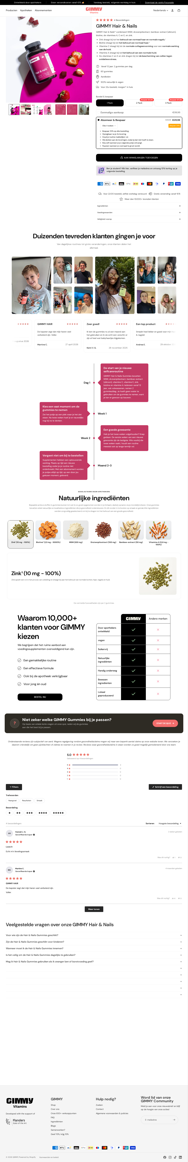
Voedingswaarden (104, 212)
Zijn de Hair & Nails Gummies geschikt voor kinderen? (35, 941)
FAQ (52, 1117)
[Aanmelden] (174, 1120)
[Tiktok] (175, 1157)
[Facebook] (165, 1157)
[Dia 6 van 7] (72, 109)
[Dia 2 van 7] (26, 109)
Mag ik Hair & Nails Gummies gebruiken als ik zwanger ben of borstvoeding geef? (50, 961)
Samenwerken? (58, 1130)
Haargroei (12, 800)
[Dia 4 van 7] (49, 109)
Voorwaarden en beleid (49, 1157)
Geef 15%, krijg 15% (60, 1134)
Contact (100, 1109)
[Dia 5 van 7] (60, 109)
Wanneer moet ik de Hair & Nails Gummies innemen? (34, 948)
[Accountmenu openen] (172, 10)
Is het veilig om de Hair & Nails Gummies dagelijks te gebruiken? (40, 955)
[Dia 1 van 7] (14, 109)
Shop (53, 1105)
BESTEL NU (40, 697)
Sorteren (150, 823)
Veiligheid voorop (104, 219)
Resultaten (26, 800)
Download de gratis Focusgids (159, 2)
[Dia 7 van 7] (84, 109)
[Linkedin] (180, 1157)
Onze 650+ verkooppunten (63, 1113)
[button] (112, 20)
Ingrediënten (102, 206)
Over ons (55, 1109)
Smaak (39, 800)
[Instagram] (170, 1157)
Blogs (53, 1125)
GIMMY (15, 1157)
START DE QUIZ (163, 723)
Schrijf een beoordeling (168, 787)
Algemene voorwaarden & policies (112, 1113)
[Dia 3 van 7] (37, 109)
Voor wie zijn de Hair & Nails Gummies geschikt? (32, 935)
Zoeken (99, 1105)
